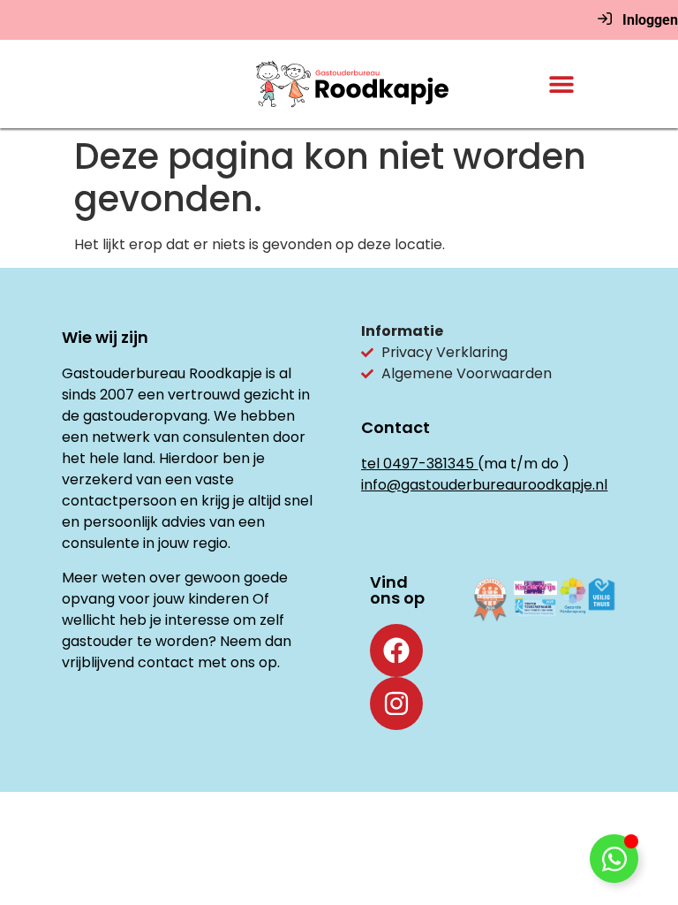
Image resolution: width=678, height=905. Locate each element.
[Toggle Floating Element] (614, 858)
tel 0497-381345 (417, 463)
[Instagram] (396, 703)
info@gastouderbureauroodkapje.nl (484, 485)
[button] (561, 84)
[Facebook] (396, 650)
